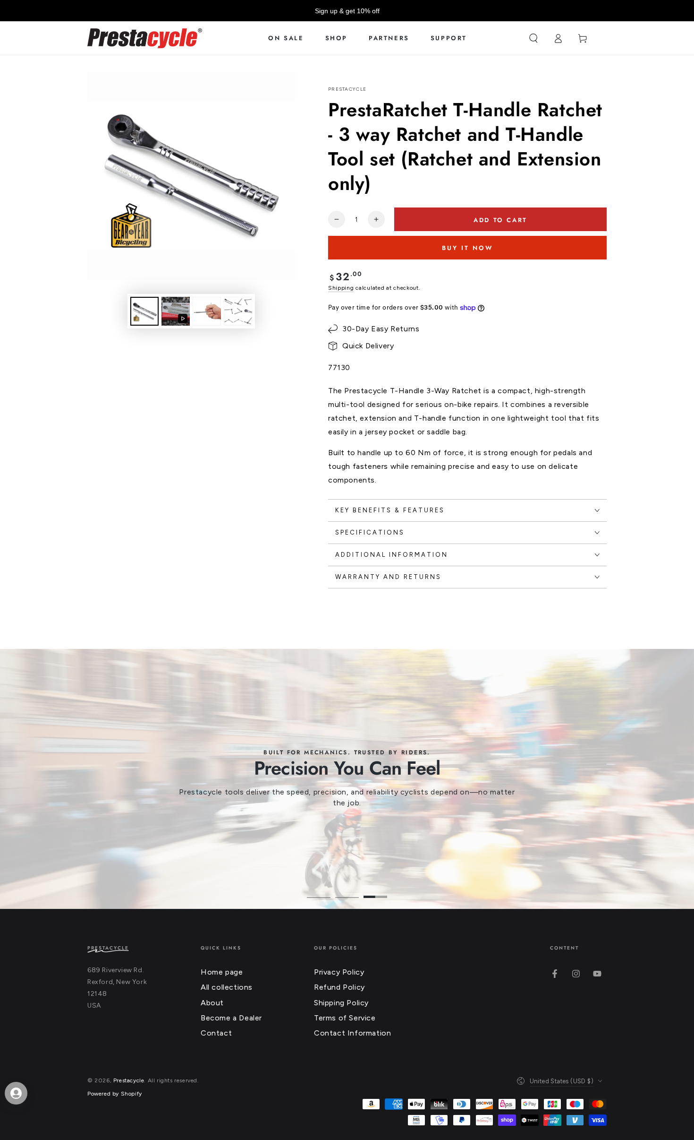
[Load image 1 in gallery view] (144, 311)
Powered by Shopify (114, 1093)
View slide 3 (375, 890)
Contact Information (352, 1032)
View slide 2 (347, 890)
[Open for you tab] (16, 1093)
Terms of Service (345, 1017)
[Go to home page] (144, 38)
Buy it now (467, 247)
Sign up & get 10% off (347, 11)
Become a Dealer (231, 1017)
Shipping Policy (341, 1002)
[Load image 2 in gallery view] (207, 311)
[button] (533, 38)
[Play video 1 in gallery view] (175, 311)
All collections (227, 987)
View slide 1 (318, 890)
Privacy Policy (339, 971)
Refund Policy (339, 987)
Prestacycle (347, 89)
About (212, 1002)
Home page (222, 971)
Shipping (341, 288)
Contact (216, 1032)
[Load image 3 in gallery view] (238, 311)
